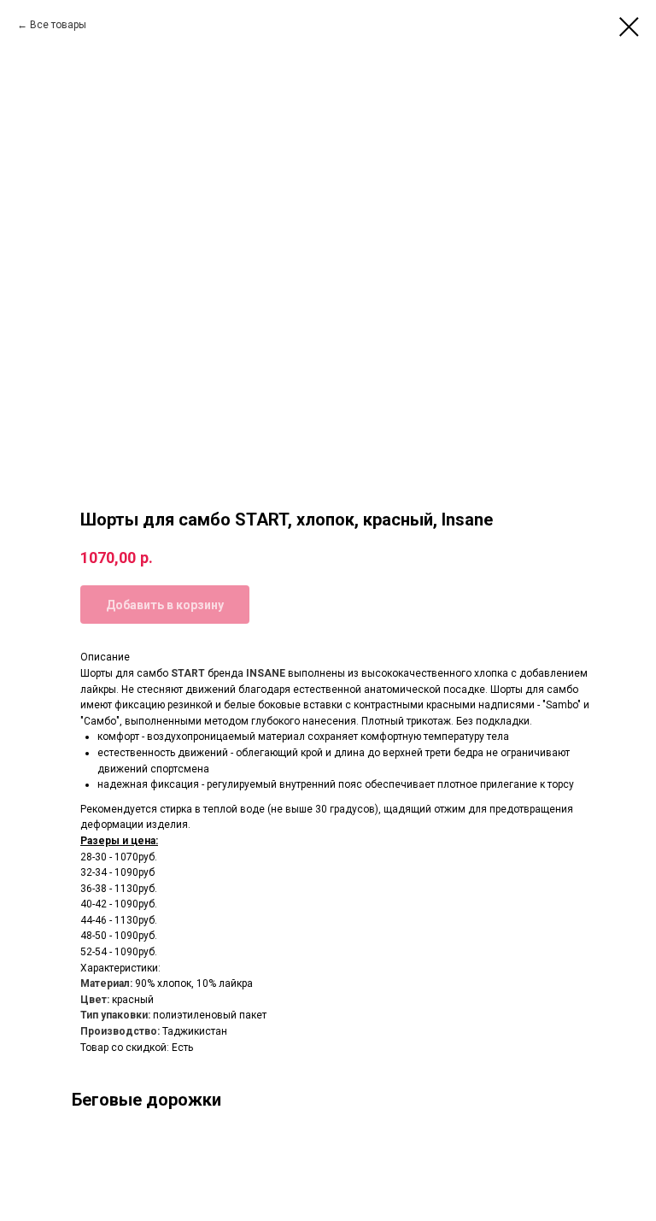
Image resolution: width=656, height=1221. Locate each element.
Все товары (58, 25)
